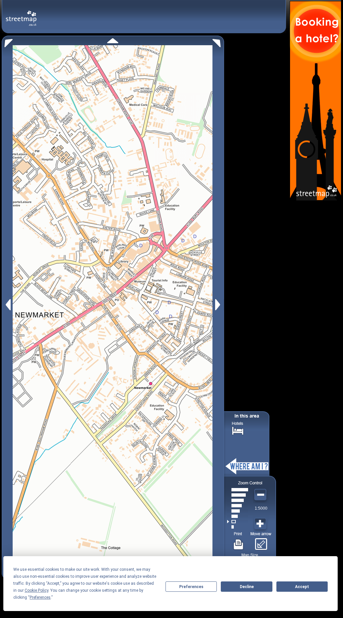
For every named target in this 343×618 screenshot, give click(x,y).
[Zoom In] (261, 524)
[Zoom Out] (261, 495)
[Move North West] (7, 41)
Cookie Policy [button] (36, 590)
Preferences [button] (40, 597)
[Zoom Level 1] (237, 527)
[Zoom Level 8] (237, 489)
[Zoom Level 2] (237, 521)
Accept (302, 586)
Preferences (191, 586)
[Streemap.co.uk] (21, 14)
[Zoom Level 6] (237, 500)
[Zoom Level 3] (237, 516)
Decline (247, 586)
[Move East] (218, 304)
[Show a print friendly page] (238, 542)
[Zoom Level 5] (237, 505)
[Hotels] (237, 430)
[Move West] (7, 304)
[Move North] (113, 40)
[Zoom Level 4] (237, 511)
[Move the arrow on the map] (260, 542)
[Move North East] (218, 41)
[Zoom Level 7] (237, 495)
